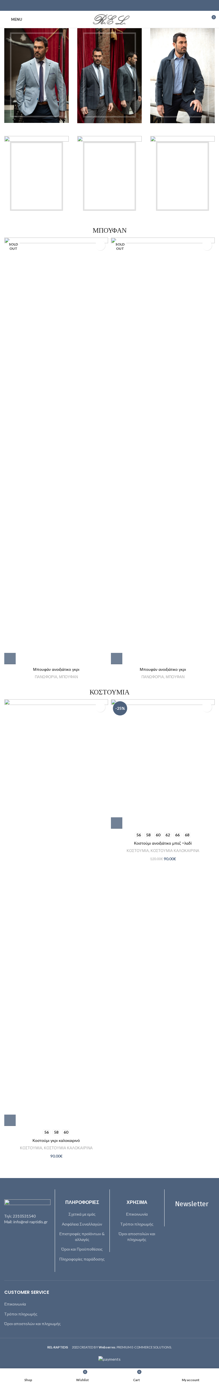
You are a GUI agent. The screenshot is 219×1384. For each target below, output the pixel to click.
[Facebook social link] (95, 5)
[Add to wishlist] (100, 245)
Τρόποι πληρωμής (136, 1224)
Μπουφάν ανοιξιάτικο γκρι (56, 669)
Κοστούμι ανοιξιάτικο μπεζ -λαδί (163, 843)
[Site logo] (109, 18)
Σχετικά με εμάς (82, 1214)
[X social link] (102, 5)
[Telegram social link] (123, 5)
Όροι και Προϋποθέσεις (82, 1249)
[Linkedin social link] (116, 5)
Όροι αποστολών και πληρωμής (137, 1236)
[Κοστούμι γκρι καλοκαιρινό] (56, 912)
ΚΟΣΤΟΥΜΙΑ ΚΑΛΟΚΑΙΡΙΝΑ (68, 1148)
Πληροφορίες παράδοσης (82, 1259)
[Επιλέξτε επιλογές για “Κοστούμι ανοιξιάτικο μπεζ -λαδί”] (116, 823)
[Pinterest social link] (109, 5)
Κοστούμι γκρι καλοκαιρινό (56, 1140)
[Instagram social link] (195, 1222)
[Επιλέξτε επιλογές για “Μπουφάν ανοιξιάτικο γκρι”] (10, 658)
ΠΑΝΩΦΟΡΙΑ (46, 677)
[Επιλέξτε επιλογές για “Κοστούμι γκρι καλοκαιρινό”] (10, 1120)
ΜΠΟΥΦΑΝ (68, 677)
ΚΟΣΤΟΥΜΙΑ (31, 1148)
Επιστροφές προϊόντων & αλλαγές (82, 1236)
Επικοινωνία (137, 1214)
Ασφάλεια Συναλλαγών (82, 1224)
